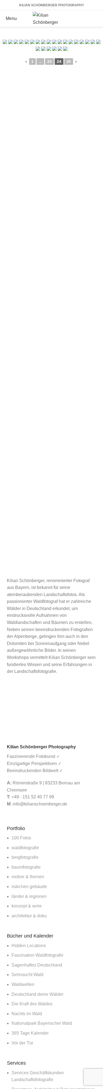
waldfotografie (25, 847)
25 (68, 61)
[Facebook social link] (80, 14)
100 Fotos (21, 838)
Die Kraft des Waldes (32, 1004)
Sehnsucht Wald (27, 974)
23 (49, 61)
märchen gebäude (29, 886)
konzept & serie (27, 906)
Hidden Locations (29, 945)
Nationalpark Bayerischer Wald (42, 1023)
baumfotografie (26, 867)
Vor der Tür (22, 1043)
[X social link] (87, 14)
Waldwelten (23, 984)
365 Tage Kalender (30, 1033)
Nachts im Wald (27, 1013)
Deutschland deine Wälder (37, 994)
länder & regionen (29, 896)
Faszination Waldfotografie (37, 955)
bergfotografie (25, 857)
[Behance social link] (87, 23)
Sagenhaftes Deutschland (37, 965)
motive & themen (28, 876)
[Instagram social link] (94, 14)
